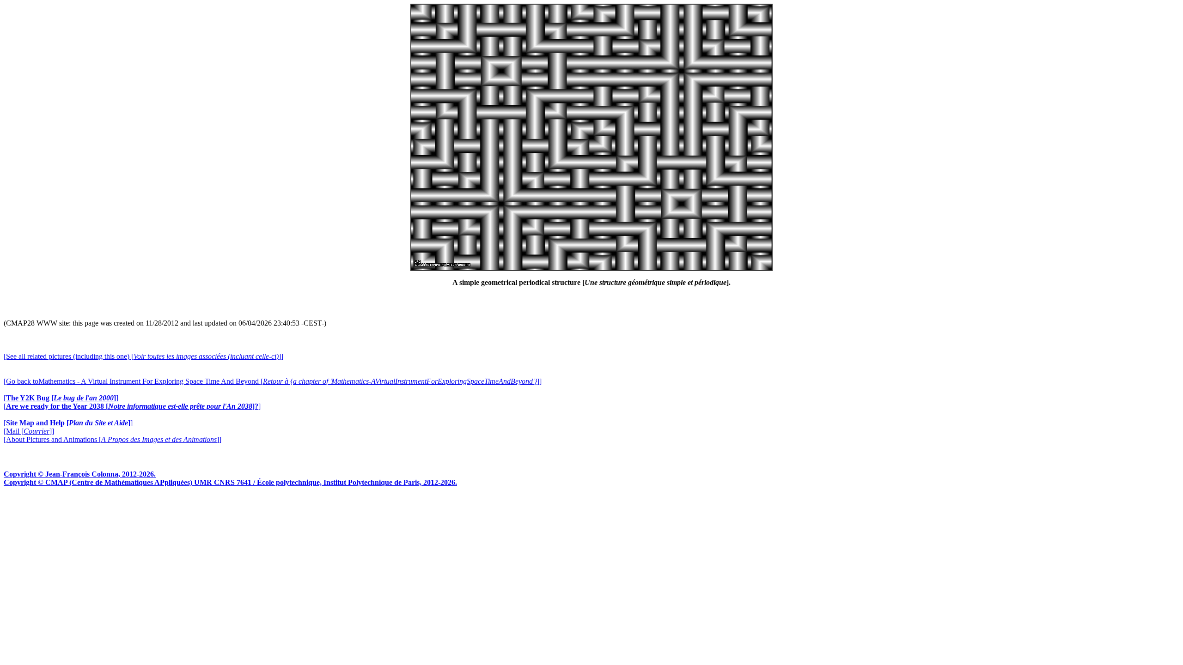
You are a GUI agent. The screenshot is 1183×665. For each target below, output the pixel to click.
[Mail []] (29, 431)
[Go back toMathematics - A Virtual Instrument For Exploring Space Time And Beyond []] (273, 381)
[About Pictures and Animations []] (112, 439)
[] (61, 398)
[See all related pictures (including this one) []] (143, 356)
